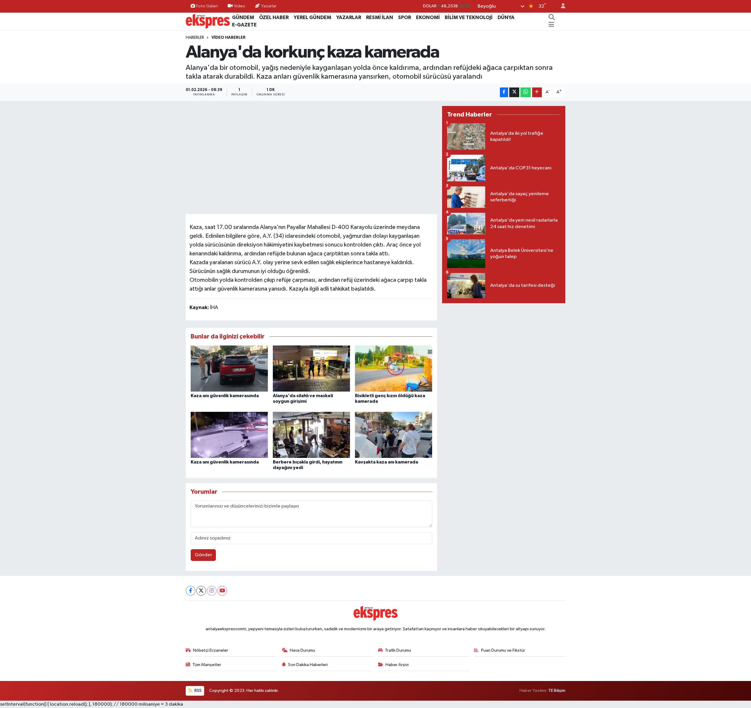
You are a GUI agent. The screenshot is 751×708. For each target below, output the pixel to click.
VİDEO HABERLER (229, 38)
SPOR (404, 17)
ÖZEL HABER (274, 17)
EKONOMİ (428, 17)
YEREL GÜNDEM (312, 17)
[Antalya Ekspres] (208, 21)
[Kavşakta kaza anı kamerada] (393, 434)
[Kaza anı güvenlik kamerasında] (229, 368)
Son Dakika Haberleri (308, 665)
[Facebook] (190, 591)
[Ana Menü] (551, 25)
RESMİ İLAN (379, 17)
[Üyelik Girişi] (560, 6)
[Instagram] (211, 591)
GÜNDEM (243, 17)
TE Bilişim (556, 690)
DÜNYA (506, 17)
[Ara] (551, 17)
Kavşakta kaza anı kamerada (386, 462)
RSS (198, 690)
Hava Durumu (302, 650)
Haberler (195, 38)
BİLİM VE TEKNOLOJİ (469, 17)
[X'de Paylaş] (514, 92)
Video (239, 6)
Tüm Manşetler (206, 665)
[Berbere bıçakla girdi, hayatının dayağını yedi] (311, 434)
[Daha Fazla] (537, 92)
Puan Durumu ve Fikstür (503, 650)
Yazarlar (269, 6)
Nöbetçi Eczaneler (210, 650)
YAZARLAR (348, 17)
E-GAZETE (244, 24)
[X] (201, 591)
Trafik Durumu (398, 650)
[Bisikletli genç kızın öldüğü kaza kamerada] (393, 368)
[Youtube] (222, 591)
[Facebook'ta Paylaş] (504, 92)
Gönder (203, 554)
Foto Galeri (207, 6)
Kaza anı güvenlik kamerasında (225, 395)
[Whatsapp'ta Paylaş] (525, 92)
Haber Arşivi (397, 665)
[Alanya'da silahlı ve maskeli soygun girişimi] (311, 368)
